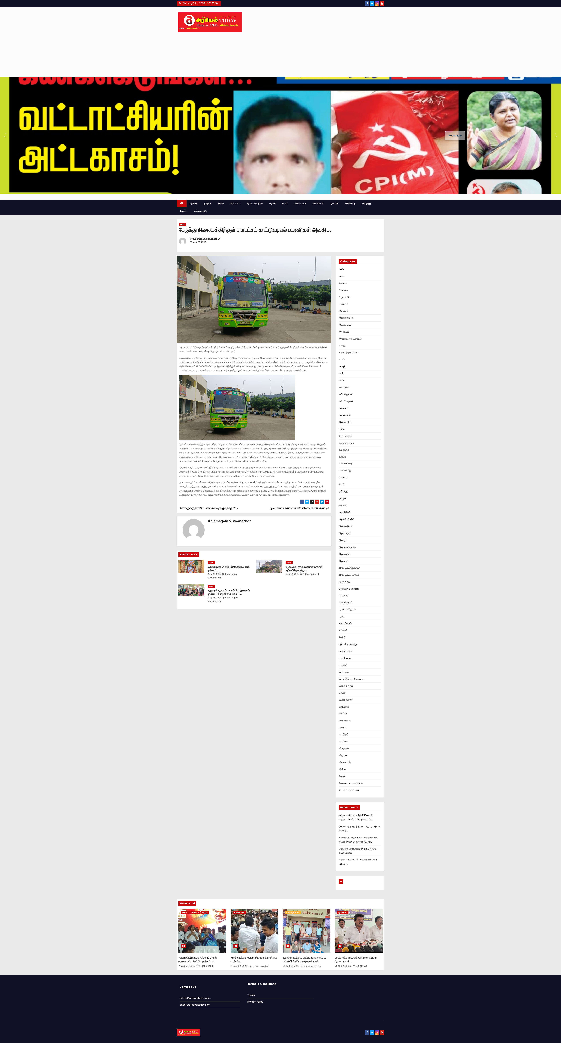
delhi (341, 269)
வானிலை (343, 741)
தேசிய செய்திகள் (255, 203)
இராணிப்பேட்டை (346, 318)
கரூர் (341, 373)
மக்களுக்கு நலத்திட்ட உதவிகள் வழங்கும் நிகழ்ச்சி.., (209, 508)
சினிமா (221, 203)
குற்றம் (342, 429)
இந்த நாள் (344, 311)
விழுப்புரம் (343, 755)
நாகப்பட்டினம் (345, 623)
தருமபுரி (342, 505)
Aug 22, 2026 (214, 574)
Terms (251, 995)
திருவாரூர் (344, 561)
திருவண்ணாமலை (347, 547)
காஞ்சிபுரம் (344, 408)
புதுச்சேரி (343, 665)
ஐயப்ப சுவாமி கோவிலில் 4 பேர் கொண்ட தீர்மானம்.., (298, 508)
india (341, 276)
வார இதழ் (366, 203)
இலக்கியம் (344, 331)
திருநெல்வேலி (345, 526)
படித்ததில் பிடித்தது (348, 644)
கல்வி (341, 380)
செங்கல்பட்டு (345, 470)
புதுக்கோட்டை (345, 658)
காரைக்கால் (344, 415)
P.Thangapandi (311, 574)
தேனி (341, 616)
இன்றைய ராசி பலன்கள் (350, 338)
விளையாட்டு (350, 203)
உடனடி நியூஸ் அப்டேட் (349, 352)
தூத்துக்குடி (344, 581)
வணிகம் (343, 727)
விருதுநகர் (344, 748)
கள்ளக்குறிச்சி (346, 394)
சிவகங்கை (344, 449)
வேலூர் (342, 776)
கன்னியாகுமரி (346, 401)
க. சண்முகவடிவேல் (260, 965)
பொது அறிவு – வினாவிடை (352, 679)
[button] (4, 135)
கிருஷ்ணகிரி (345, 422)
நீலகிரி (342, 637)
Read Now (455, 135)
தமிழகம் (207, 203)
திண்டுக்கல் (344, 512)
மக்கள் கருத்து (346, 685)
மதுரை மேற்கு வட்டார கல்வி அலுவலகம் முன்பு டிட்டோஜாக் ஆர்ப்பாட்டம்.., (229, 592)
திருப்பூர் (343, 540)
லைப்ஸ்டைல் (318, 203)
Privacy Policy (255, 1002)
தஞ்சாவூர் (343, 491)
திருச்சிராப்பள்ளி (347, 519)
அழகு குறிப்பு (345, 297)
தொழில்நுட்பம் (345, 602)
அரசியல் (193, 203)
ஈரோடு (342, 345)
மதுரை (182, 224)
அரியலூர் (343, 290)
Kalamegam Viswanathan (206, 239)
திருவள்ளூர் (344, 554)
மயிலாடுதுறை (345, 699)
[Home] (182, 203)
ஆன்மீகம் (334, 203)
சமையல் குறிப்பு (346, 443)
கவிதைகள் (344, 387)
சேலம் (341, 484)
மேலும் (183, 211)
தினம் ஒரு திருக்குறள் (349, 567)
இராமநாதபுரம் (345, 325)
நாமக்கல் (343, 630)
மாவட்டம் (234, 203)
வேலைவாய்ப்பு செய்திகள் (351, 783)
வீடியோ (272, 203)
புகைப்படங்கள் (300, 203)
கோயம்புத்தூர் (345, 436)
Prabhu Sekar (206, 965)
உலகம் (285, 203)
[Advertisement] (280, 55)
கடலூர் (342, 366)
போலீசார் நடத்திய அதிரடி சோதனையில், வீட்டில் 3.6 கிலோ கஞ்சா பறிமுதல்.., (304, 959)
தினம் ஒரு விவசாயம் (349, 574)
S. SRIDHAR (361, 965)
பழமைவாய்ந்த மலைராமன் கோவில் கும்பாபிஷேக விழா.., (304, 568)
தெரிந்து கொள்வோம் (349, 588)
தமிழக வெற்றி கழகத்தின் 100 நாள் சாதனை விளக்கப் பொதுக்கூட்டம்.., (197, 959)
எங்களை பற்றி (200, 211)
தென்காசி (344, 595)
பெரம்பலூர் (344, 672)
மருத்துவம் (344, 706)
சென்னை (343, 477)
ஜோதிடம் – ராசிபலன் (349, 790)
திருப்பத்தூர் (344, 533)
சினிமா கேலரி (345, 463)
